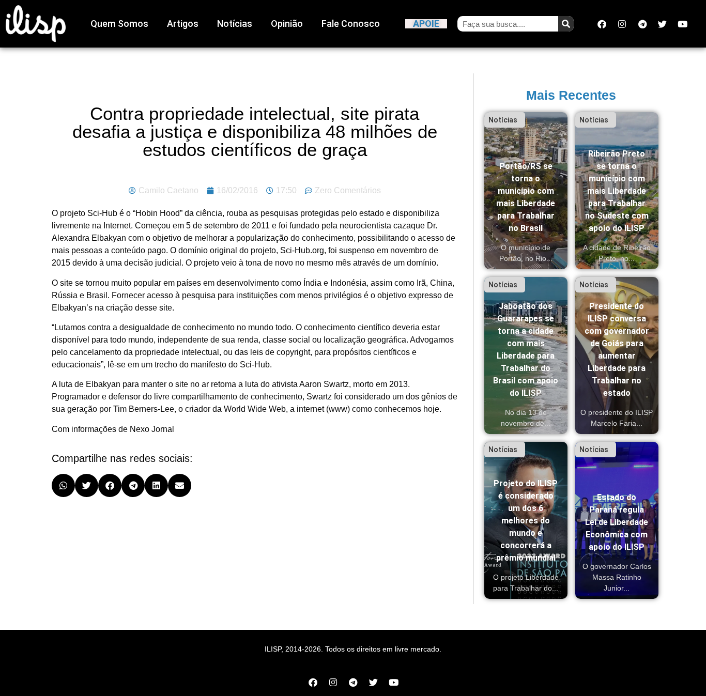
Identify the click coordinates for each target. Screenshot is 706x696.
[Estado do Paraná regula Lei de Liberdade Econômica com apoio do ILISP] (616, 520)
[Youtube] (683, 24)
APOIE (426, 23)
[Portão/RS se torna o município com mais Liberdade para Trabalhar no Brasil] (525, 190)
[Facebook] (602, 24)
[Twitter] (662, 24)
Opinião (287, 23)
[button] (63, 485)
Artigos (182, 23)
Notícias (234, 23)
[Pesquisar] (566, 24)
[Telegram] (642, 24)
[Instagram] (622, 24)
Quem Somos (119, 23)
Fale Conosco (350, 23)
